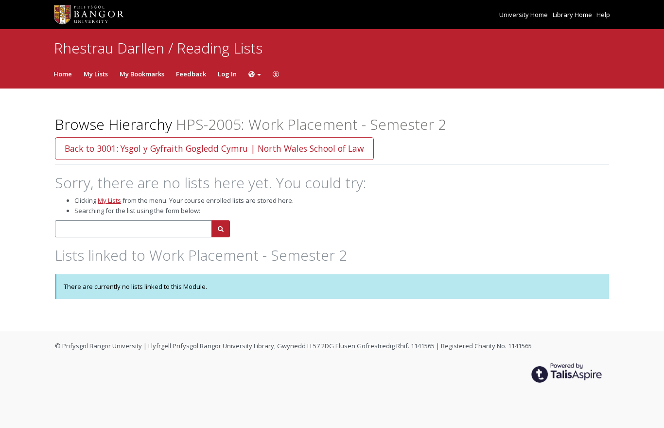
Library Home (573, 14)
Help (603, 14)
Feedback (191, 74)
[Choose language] (255, 74)
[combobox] (133, 228)
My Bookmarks (142, 74)
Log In (227, 74)
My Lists (96, 74)
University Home (524, 14)
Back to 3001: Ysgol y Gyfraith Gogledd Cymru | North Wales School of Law (214, 148)
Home (62, 74)
